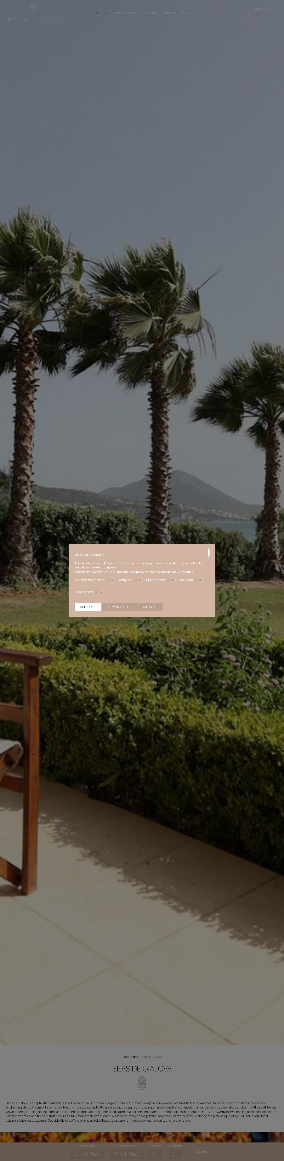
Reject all (87, 607)
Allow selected (119, 607)
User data (186, 580)
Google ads (84, 592)
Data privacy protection (177, 572)
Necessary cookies (90, 580)
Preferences (155, 580)
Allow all (150, 607)
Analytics (125, 580)
